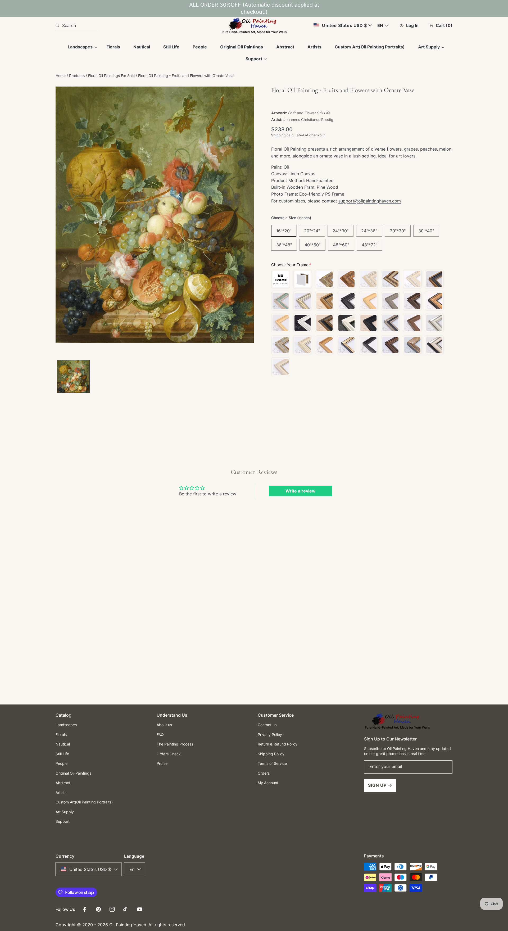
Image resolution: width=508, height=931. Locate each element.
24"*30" (340, 230)
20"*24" (312, 230)
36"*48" (284, 244)
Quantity (278, 402)
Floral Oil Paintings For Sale (111, 75)
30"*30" (398, 230)
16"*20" (283, 230)
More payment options (362, 459)
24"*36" (369, 230)
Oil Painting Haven (127, 924)
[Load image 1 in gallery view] (73, 376)
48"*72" (369, 244)
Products (77, 75)
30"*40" (426, 230)
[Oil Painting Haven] (254, 25)
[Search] (59, 25)
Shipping (278, 135)
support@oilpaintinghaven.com (369, 201)
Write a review (300, 491)
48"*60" (341, 244)
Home (61, 75)
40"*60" (312, 244)
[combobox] (77, 25)
